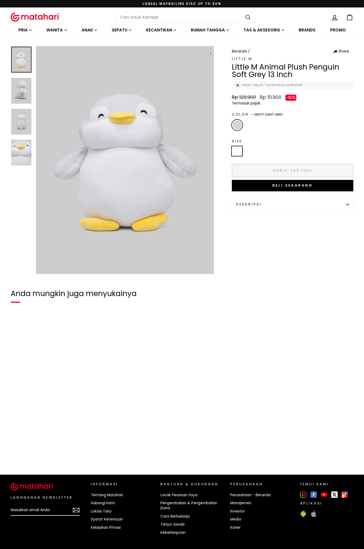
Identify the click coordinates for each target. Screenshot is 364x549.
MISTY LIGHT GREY (237, 125)
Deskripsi (249, 204)
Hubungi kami (103, 503)
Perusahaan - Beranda (250, 495)
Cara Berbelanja (175, 516)
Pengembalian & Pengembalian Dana (188, 505)
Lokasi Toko (101, 511)
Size (237, 141)
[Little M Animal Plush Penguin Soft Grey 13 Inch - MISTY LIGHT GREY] (18, 452)
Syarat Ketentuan (107, 519)
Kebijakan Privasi (106, 527)
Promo (338, 30)
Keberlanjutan (172, 532)
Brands (307, 30)
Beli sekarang (292, 185)
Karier (235, 527)
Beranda (239, 51)
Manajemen (240, 503)
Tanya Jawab (172, 524)
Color (257, 114)
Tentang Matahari (107, 495)
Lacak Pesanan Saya (178, 495)
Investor (237, 511)
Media (235, 519)
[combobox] (186, 17)
